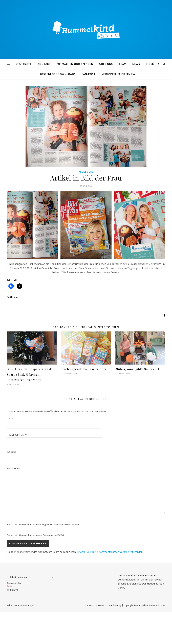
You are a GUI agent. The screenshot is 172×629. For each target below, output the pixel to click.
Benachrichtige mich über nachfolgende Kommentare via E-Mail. (43, 524)
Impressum (91, 605)
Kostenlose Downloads (57, 74)
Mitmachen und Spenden (75, 63)
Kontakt (44, 63)
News (136, 63)
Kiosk (150, 63)
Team (122, 63)
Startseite (24, 63)
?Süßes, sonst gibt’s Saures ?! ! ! (137, 369)
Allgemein (86, 171)
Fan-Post (88, 74)
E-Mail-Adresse (17, 435)
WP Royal (29, 605)
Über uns (106, 63)
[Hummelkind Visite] (86, 29)
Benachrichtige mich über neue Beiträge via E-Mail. (36, 535)
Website (11, 451)
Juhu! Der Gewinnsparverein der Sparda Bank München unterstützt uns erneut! (30, 374)
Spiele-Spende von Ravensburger (85, 369)
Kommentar (13, 468)
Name (11, 418)
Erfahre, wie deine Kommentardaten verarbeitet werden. (110, 551)
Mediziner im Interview (118, 74)
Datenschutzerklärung (109, 605)
